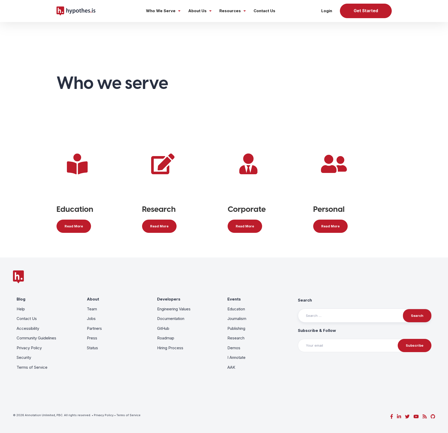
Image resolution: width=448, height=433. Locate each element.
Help (21, 308)
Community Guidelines (36, 338)
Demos (233, 347)
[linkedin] (399, 416)
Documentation (170, 318)
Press (92, 338)
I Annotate (236, 357)
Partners (94, 328)
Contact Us (264, 10)
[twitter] (407, 416)
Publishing (236, 328)
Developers (168, 299)
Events (234, 299)
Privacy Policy (29, 347)
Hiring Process (170, 347)
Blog (21, 299)
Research (235, 338)
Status (92, 347)
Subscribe (414, 345)
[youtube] (416, 416)
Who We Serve (161, 10)
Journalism (236, 318)
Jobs (91, 318)
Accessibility (28, 328)
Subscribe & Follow (317, 330)
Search (305, 300)
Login (326, 10)
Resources (230, 10)
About (93, 299)
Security (24, 357)
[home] (76, 11)
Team (92, 308)
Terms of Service (32, 367)
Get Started (366, 10)
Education (236, 308)
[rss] (425, 416)
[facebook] (391, 416)
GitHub (163, 328)
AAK (231, 367)
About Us (197, 10)
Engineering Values (174, 308)
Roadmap (165, 338)
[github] (433, 416)
